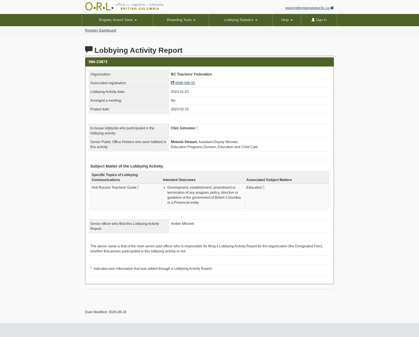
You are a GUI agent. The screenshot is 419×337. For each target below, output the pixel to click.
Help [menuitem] (285, 20)
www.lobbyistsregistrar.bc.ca (307, 8)
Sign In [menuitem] (321, 20)
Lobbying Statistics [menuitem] (239, 20)
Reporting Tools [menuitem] (179, 20)
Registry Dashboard (100, 30)
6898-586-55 (184, 83)
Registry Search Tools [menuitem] (116, 20)
